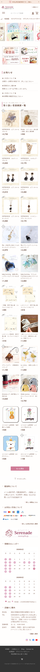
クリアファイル (16, 19)
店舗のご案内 (34, 634)
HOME (7, 649)
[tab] (17, 43)
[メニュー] (3, 13)
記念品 (7, 19)
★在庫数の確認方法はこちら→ (12, 96)
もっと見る (20, 468)
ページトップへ (20, 479)
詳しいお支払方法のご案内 (30, 524)
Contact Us (29, 649)
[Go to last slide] (3, 31)
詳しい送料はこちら (32, 502)
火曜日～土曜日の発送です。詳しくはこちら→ (17, 81)
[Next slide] (37, 31)
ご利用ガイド (35, 7)
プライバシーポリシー (23, 651)
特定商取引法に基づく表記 (19, 654)
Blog (22, 649)
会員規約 (12, 651)
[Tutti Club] (33, 13)
